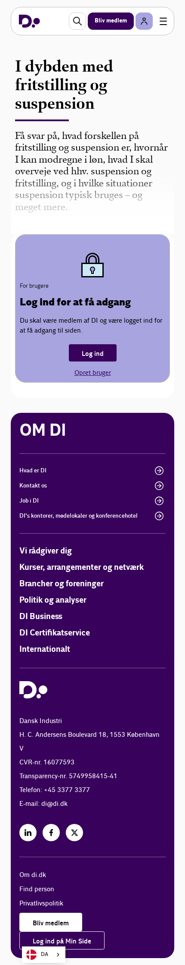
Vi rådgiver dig (45, 551)
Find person (36, 889)
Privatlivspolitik (41, 903)
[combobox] (43, 954)
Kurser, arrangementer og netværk (81, 567)
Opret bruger (92, 373)
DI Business (40, 616)
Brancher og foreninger (61, 583)
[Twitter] (74, 832)
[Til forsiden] (29, 21)
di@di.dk (54, 804)
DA (44, 954)
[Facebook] (51, 832)
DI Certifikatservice (54, 633)
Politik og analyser (52, 600)
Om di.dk (32, 875)
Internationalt (44, 649)
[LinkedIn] (28, 832)
